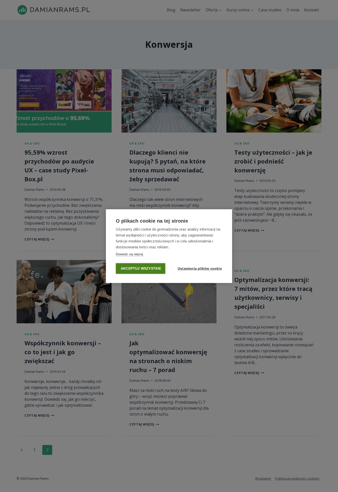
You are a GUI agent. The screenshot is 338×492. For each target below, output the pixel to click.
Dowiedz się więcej (129, 254)
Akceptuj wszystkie (141, 268)
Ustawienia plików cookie (200, 268)
